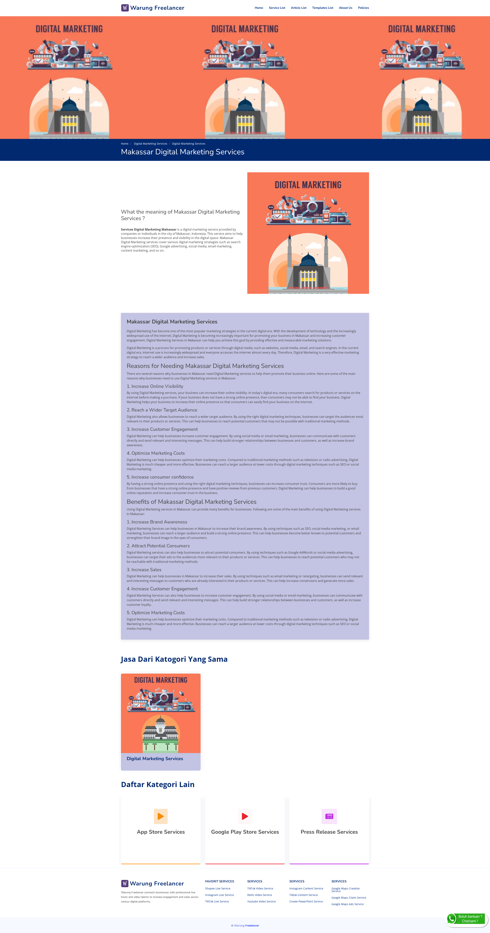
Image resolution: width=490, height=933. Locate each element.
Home (259, 8)
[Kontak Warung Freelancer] (466, 919)
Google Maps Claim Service (349, 897)
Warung (246, 925)
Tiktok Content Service (303, 895)
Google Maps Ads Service (348, 904)
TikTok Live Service (217, 901)
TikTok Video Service (260, 888)
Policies (363, 8)
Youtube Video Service (261, 901)
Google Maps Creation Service (346, 890)
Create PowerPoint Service (306, 901)
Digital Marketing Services (150, 143)
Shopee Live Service (217, 888)
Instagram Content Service (306, 888)
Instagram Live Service (219, 895)
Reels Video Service (259, 895)
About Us (345, 8)
